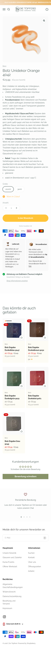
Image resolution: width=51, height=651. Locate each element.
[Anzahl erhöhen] (16, 208)
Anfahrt (31, 571)
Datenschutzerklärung (12, 596)
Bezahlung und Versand (9, 602)
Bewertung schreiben (25, 476)
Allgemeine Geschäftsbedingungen (13, 585)
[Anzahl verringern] (6, 208)
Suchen (31, 553)
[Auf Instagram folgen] (4, 617)
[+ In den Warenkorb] (21, 337)
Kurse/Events (8, 562)
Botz (4, 66)
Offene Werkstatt (10, 566)
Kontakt (31, 557)
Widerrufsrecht (9, 592)
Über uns (32, 562)
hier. (30, 266)
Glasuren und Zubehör (12, 557)
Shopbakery (31, 643)
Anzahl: (6, 203)
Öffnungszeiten (34, 566)
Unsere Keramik (9, 553)
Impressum (7, 608)
